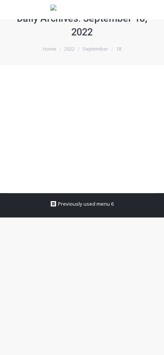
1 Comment (30, 128)
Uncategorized (34, 119)
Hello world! (38, 105)
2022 (69, 48)
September (95, 48)
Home (49, 48)
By (73, 119)
